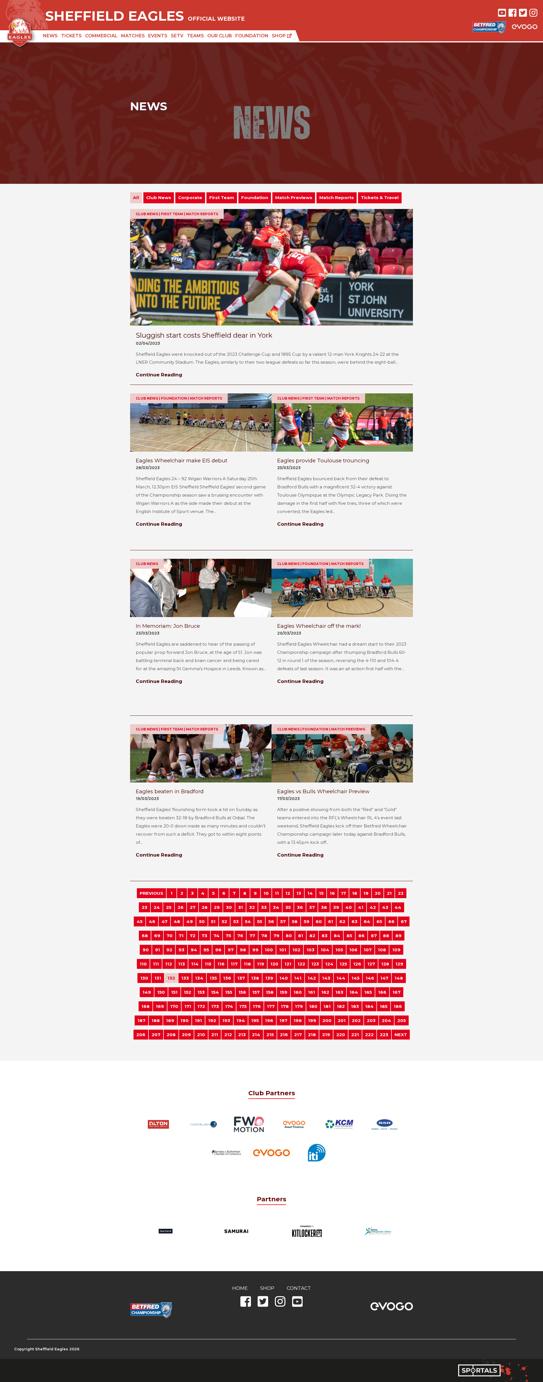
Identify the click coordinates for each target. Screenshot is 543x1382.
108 (382, 949)
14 (310, 893)
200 (326, 1020)
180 (313, 1006)
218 (312, 1034)
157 (256, 992)
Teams (195, 35)
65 (379, 921)
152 (187, 992)
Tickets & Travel (380, 197)
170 (174, 1006)
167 (396, 992)
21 (389, 893)
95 (206, 949)
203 (371, 1020)
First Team (221, 197)
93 (181, 949)
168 (145, 1006)
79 (276, 935)
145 (355, 978)
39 (336, 907)
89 (398, 935)
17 (343, 893)
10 (266, 893)
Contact (299, 1288)
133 (185, 978)
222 (369, 1034)
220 (340, 1034)
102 (296, 949)
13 (298, 893)
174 (229, 1006)
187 (141, 1020)
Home (240, 1288)
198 (298, 1020)
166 (382, 992)
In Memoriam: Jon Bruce (168, 626)
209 (186, 1034)
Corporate (190, 197)
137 (241, 978)
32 (252, 907)
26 (181, 907)
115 (208, 964)
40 (348, 907)
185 (383, 1006)
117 (234, 964)
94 (194, 949)
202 (356, 1020)
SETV (177, 35)
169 (160, 1006)
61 (330, 921)
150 (161, 992)
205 (401, 1020)
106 (353, 949)
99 (255, 949)
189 (170, 1020)
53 (236, 921)
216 (284, 1034)
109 (396, 949)
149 (147, 992)
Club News (158, 197)
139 (269, 978)
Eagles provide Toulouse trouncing (323, 460)
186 (398, 1006)
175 (243, 1006)
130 (144, 978)
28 (205, 907)
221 (355, 1034)
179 (299, 1006)
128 (385, 964)
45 (140, 921)
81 (300, 935)
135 (213, 978)
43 (385, 907)
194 (240, 1020)
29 (217, 907)
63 (354, 921)
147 (384, 978)
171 (187, 1006)
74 (216, 935)
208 (171, 1034)
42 (373, 907)
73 (204, 935)
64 (367, 921)
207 (156, 1034)
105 (339, 949)
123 (315, 964)
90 (146, 949)
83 (324, 935)
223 (384, 1034)
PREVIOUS (151, 893)
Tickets (71, 35)
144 (341, 978)
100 (269, 949)
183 (355, 1006)
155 (228, 992)
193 (226, 1020)
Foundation (251, 35)
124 (329, 964)
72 (192, 935)
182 (341, 1006)
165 (368, 992)
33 (264, 907)
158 (269, 992)
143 (326, 978)
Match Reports (336, 197)
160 (298, 992)
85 (349, 935)
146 (370, 978)
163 (339, 992)
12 (287, 893)
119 (260, 964)
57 (283, 921)
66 (391, 921)
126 (357, 964)
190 (184, 1020)
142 (312, 978)
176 (257, 1006)
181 (327, 1006)
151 (174, 992)
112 (168, 964)
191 (198, 1020)
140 (283, 978)
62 (342, 921)
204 (386, 1020)
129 (399, 964)
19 (366, 893)
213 (242, 1034)
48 (177, 921)
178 (285, 1006)
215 (270, 1034)
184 (369, 1006)
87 (374, 935)
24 (157, 907)
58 (295, 921)
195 (255, 1020)
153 (201, 992)
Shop (279, 35)
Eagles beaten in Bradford (170, 791)
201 (342, 1020)
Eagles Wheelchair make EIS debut (181, 460)
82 (312, 935)
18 (354, 893)
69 (157, 935)
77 (252, 935)
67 (404, 921)
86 (361, 935)
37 (312, 907)
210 (201, 1034)
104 (325, 949)
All (136, 197)
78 (264, 935)
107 (368, 949)
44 (398, 907)
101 (282, 949)
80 (289, 935)
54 (248, 921)
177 (271, 1006)
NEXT (401, 1034)
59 (306, 921)
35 (288, 907)
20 (378, 893)
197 (283, 1020)
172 (201, 1006)
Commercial (101, 35)
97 (231, 949)
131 (157, 978)
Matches (133, 35)
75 (228, 935)
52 (224, 921)
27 (192, 907)
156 (242, 992)
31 (240, 907)
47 (164, 921)
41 (360, 907)
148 (399, 978)
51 (213, 921)
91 (157, 949)
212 (228, 1034)
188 (156, 1020)
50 (202, 921)
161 (311, 992)
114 (195, 964)
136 (227, 978)
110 (143, 964)
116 (221, 964)
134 (199, 978)
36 (300, 907)
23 (144, 907)
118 (247, 964)
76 (240, 935)
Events (157, 35)
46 (152, 921)
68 (145, 935)
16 (332, 893)
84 (337, 935)
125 (343, 964)
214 (256, 1034)
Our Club (219, 35)
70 (170, 935)
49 (189, 921)
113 (181, 964)
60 (319, 921)
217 (298, 1034)
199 (312, 1020)
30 (229, 907)
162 (325, 992)
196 (269, 1020)
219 (326, 1034)
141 (297, 978)
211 (214, 1034)
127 (371, 964)
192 (212, 1020)
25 (168, 907)
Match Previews (293, 197)
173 (215, 1006)
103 (310, 949)
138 (255, 978)
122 (301, 964)
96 (218, 949)
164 (354, 992)
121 (288, 964)
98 (243, 949)
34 (276, 907)
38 (324, 907)
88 (386, 935)
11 (277, 893)
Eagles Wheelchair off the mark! (319, 626)
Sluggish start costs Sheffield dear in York (204, 335)
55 (259, 921)
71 (181, 935)
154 (215, 992)
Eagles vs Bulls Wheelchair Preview (323, 791)
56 (271, 921)
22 (401, 893)
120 (274, 964)
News (50, 35)
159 (283, 992)
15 (321, 893)
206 (140, 1034)
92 (169, 949)
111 (156, 964)
